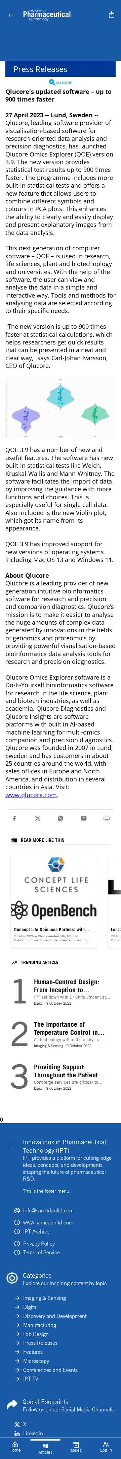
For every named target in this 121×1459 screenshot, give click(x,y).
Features (33, 1351)
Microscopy (36, 1360)
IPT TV (30, 1378)
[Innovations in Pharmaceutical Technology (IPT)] (63, 15)
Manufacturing (39, 1325)
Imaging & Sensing (44, 1297)
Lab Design (36, 1334)
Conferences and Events (50, 1370)
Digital (30, 1307)
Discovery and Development (54, 1316)
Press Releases (40, 1342)
